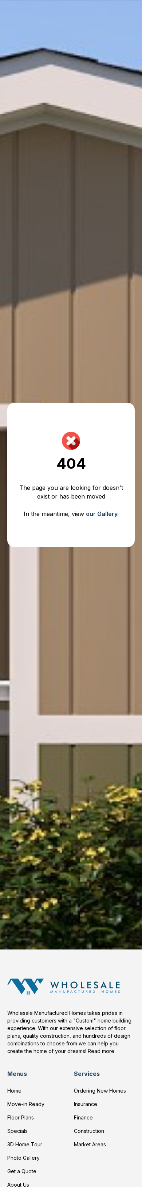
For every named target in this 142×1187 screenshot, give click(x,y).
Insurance (85, 1104)
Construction (89, 1131)
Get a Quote (21, 1171)
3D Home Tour (24, 1144)
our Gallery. (102, 513)
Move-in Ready (25, 1104)
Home (14, 1091)
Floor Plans (20, 1117)
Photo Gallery (23, 1158)
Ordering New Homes (100, 1091)
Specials (17, 1131)
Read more (101, 1051)
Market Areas (90, 1144)
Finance (83, 1117)
